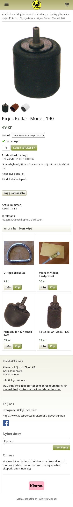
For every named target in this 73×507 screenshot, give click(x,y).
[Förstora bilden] (36, 62)
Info (8, 287)
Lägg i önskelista (14, 193)
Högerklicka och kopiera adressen (22, 219)
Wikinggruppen (48, 498)
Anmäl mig (61, 447)
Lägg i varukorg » (24, 147)
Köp (17, 287)
